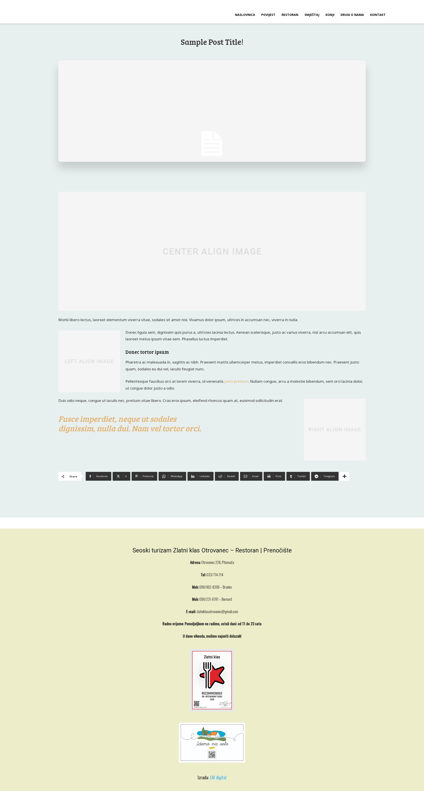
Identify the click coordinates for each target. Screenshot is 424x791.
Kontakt (378, 15)
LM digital (218, 777)
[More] (344, 476)
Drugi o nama (352, 15)
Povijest (268, 15)
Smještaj (312, 15)
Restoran (290, 15)
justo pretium (236, 381)
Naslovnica (245, 15)
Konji (330, 15)
